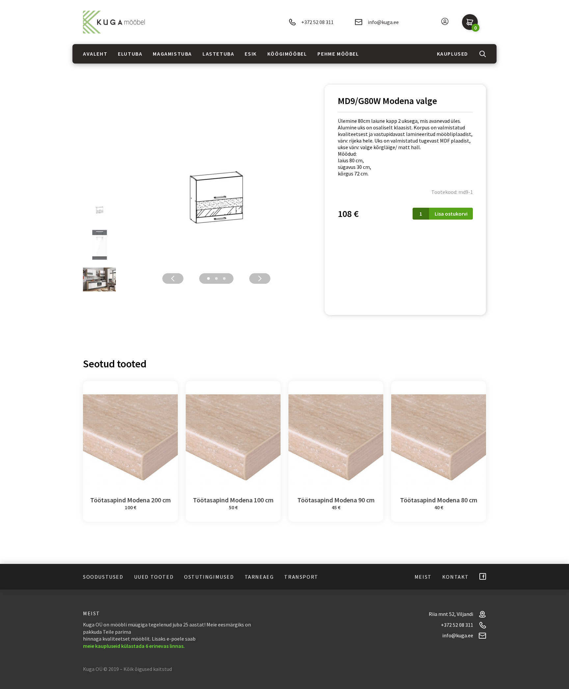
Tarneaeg (259, 576)
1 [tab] (208, 278)
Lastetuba (218, 53)
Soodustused (103, 576)
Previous (172, 278)
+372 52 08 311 (317, 22)
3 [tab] (224, 278)
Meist (423, 576)
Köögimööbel (287, 53)
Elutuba (130, 53)
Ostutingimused (209, 576)
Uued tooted (154, 576)
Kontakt (455, 576)
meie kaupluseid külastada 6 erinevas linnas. (134, 646)
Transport (301, 576)
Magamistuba (172, 53)
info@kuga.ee (383, 22)
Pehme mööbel (338, 53)
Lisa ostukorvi (451, 213)
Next (259, 278)
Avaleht (95, 53)
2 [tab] (216, 278)
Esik (251, 53)
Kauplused (452, 53)
